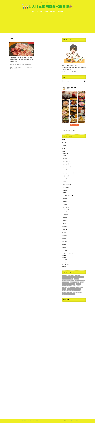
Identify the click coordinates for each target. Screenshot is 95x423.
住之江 (65, 190)
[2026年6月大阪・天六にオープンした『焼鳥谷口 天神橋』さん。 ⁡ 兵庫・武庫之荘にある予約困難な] (82, 119)
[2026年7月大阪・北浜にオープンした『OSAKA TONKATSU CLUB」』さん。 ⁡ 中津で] (82, 111)
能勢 (65, 198)
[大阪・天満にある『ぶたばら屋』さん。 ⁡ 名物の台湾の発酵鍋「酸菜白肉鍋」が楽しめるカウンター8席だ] (82, 95)
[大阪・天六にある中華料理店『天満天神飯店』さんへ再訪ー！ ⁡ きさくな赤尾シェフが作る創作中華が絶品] (74, 103)
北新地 (65, 285)
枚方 (64, 148)
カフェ (75, 277)
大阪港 (64, 145)
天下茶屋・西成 (67, 195)
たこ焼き (77, 275)
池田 (64, 155)
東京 (64, 244)
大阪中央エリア (68, 167)
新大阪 (65, 179)
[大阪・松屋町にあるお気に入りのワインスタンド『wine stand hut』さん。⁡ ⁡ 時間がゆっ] (74, 111)
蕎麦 (74, 292)
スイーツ (70, 278)
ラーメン (66, 209)
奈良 (64, 235)
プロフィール (39, 11)
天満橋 (65, 287)
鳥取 (64, 247)
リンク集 (46, 11)
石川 (64, 232)
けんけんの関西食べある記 (71, 420)
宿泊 (64, 257)
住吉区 (65, 170)
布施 (64, 151)
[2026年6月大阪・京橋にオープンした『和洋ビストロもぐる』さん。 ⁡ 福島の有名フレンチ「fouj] (66, 119)
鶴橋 (65, 201)
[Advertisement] (47, 23)
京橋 (65, 220)
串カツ (69, 283)
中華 (64, 283)
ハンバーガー (66, 280)
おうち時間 (65, 264)
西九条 (65, 217)
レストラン (66, 282)
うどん (65, 275)
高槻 (64, 139)
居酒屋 (66, 214)
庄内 (64, 288)
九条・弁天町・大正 (68, 173)
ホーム (33, 11)
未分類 (64, 266)
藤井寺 (64, 142)
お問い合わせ (60, 11)
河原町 (70, 290)
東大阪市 (66, 207)
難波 (68, 294)
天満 (79, 285)
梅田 (65, 290)
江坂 (65, 182)
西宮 (64, 294)
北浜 (70, 285)
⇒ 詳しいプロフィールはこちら (69, 71)
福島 (65, 292)
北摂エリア (66, 176)
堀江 (74, 285)
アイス (70, 277)
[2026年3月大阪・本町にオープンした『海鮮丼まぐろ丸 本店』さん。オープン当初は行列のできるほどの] (82, 103)
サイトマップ (53, 11)
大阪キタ (66, 161)
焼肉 (66, 211)
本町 (79, 288)
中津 (82, 282)
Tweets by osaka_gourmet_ (68, 130)
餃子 (73, 294)
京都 (64, 226)
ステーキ (76, 278)
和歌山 (64, 241)
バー (72, 280)
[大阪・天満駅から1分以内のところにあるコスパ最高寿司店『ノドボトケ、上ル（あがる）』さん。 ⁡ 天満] (74, 95)
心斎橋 (69, 288)
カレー (81, 277)
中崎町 (77, 282)
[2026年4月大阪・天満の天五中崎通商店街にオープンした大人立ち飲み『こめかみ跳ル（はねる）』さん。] (66, 103)
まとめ (64, 250)
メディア (65, 259)
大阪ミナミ (67, 164)
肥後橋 (70, 292)
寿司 (74, 287)
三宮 (71, 282)
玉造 (65, 204)
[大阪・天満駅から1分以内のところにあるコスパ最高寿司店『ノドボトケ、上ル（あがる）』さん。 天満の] (66, 95)
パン (76, 280)
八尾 (64, 223)
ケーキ (65, 278)
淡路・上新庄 (66, 184)
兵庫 (64, 229)
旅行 (64, 255)
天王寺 (65, 187)
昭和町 (65, 158)
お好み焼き (71, 275)
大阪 (64, 153)
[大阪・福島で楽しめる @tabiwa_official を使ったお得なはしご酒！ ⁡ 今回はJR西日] (66, 111)
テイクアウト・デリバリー (68, 253)
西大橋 (79, 292)
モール (64, 262)
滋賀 (64, 238)
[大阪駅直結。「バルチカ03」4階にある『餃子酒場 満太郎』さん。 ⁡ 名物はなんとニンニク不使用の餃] (74, 119)
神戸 (79, 290)
